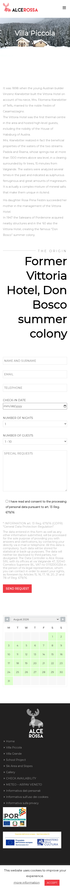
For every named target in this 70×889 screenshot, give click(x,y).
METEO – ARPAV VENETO (24, 784)
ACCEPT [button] (52, 882)
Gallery (10, 772)
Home (25, 41)
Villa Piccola (14, 747)
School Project (16, 760)
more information (27, 882)
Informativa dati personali (23, 790)
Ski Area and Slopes (19, 766)
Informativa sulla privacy (22, 803)
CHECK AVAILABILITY (21, 778)
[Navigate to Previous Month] (7, 619)
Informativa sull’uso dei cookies (27, 797)
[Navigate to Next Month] (62, 619)
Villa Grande (14, 753)
